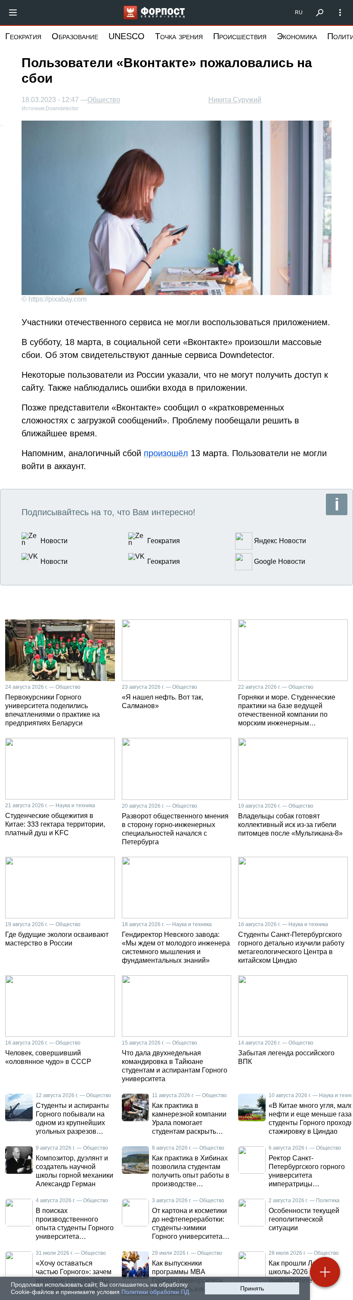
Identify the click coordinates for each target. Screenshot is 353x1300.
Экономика (297, 36)
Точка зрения (179, 36)
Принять (252, 1288)
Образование (75, 36)
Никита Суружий (234, 99)
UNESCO (126, 36)
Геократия (23, 36)
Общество (103, 99)
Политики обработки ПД (155, 1291)
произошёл (166, 453)
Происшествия (239, 36)
